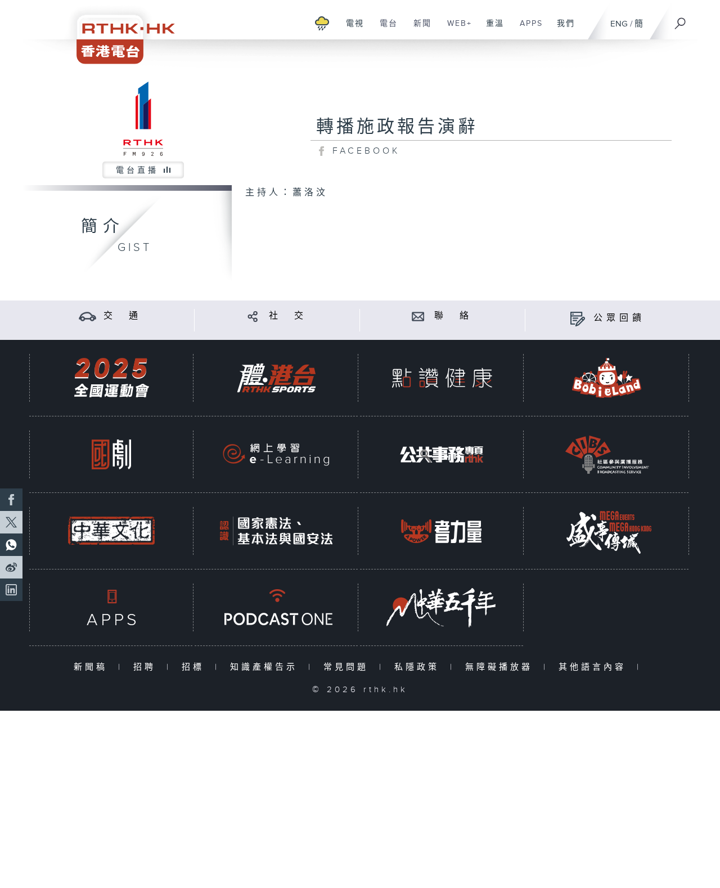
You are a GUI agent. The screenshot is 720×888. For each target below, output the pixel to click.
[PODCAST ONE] (276, 607)
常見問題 (348, 667)
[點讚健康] (441, 378)
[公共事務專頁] (441, 454)
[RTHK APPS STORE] (111, 607)
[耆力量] (441, 531)
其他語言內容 (595, 667)
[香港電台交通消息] (87, 316)
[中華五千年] (441, 607)
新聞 (418, 29)
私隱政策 (419, 667)
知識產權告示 (266, 667)
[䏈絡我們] (418, 316)
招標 (195, 667)
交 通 (123, 316)
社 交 (288, 316)
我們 (561, 29)
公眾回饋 (619, 318)
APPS (527, 29)
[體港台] (276, 378)
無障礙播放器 (501, 667)
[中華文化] (111, 531)
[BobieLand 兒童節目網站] (606, 378)
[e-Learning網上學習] (276, 454)
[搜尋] (680, 19)
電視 (351, 29)
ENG (619, 24)
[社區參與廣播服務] (606, 454)
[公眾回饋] (577, 318)
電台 (384, 29)
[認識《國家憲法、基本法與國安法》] (276, 531)
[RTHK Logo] (118, 32)
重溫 (491, 29)
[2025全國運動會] (111, 378)
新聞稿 (93, 667)
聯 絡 (453, 316)
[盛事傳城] (606, 531)
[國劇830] (111, 454)
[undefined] (322, 23)
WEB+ (455, 29)
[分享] (253, 316)
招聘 (147, 667)
